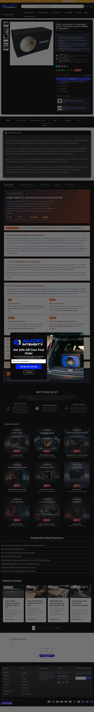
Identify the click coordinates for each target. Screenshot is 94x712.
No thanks (28, 372)
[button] (28, 342)
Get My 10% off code (28, 367)
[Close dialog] (82, 334)
